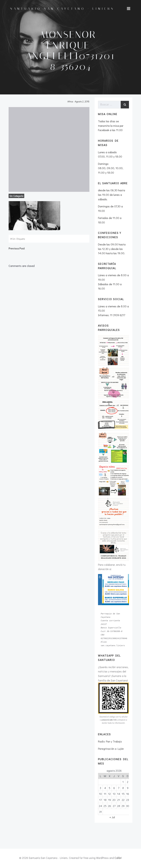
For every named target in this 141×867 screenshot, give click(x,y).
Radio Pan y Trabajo (110, 741)
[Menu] (129, 9)
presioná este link (108, 719)
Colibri (118, 858)
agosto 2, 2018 (82, 101)
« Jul (112, 817)
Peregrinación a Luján (111, 748)
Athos (70, 101)
